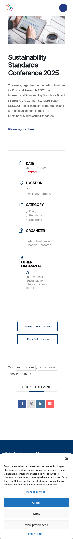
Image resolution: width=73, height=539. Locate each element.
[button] (67, 458)
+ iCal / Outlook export (37, 339)
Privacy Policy (34, 533)
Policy (33, 211)
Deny (36, 513)
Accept (36, 502)
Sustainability (21, 373)
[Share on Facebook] (22, 404)
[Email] (50, 404)
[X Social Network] (31, 404)
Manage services (35, 491)
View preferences (36, 525)
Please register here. (21, 129)
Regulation (36, 215)
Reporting (35, 220)
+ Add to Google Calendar (37, 326)
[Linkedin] (40, 404)
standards (48, 367)
